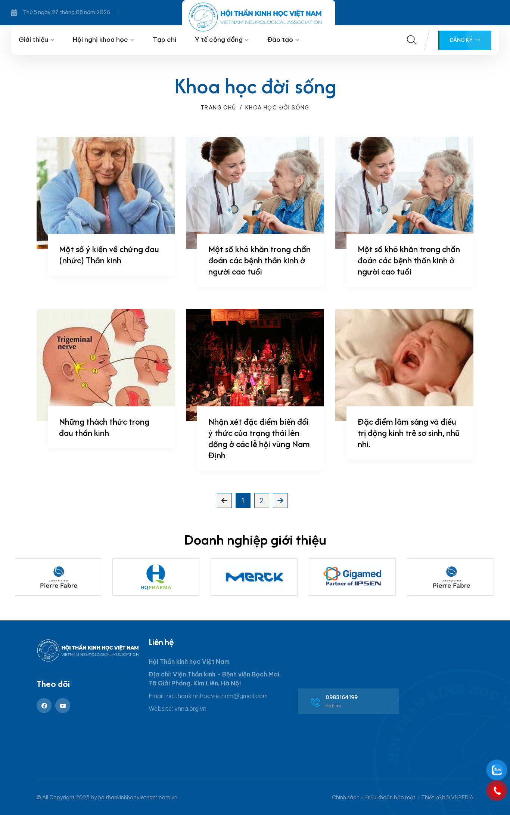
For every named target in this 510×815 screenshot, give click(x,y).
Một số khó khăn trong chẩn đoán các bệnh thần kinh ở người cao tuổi (259, 260)
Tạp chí (164, 39)
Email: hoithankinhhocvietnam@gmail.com (208, 696)
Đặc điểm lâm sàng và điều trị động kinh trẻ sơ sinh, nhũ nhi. (409, 432)
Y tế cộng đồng (219, 39)
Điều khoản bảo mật (390, 797)
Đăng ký (462, 40)
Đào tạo (280, 39)
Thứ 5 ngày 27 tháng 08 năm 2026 (66, 12)
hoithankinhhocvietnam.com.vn (137, 797)
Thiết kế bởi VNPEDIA (447, 797)
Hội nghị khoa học (100, 39)
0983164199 (342, 697)
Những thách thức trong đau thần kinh (104, 427)
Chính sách (346, 797)
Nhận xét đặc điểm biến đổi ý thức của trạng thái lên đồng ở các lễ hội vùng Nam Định (259, 438)
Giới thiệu (33, 39)
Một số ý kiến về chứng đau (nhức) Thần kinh (109, 254)
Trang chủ (218, 107)
